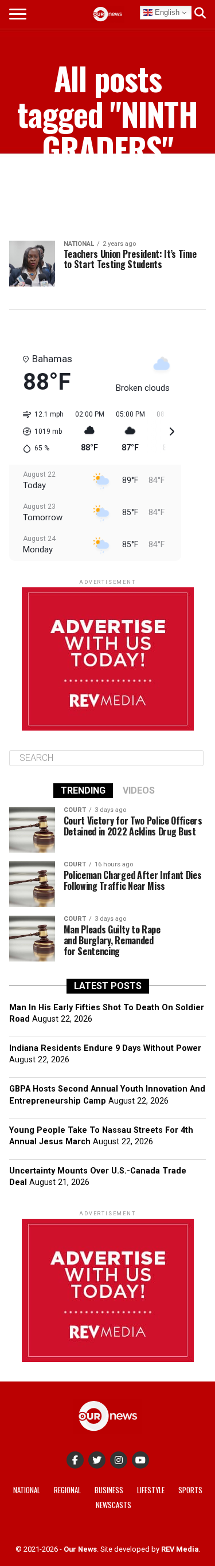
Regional (67, 1490)
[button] (39, 431)
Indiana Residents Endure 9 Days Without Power (105, 1048)
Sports (190, 1490)
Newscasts (113, 1505)
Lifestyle (151, 1490)
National (26, 1490)
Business (109, 1490)
